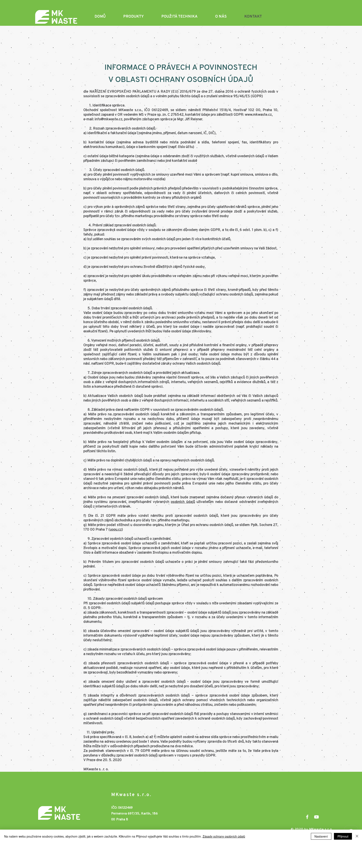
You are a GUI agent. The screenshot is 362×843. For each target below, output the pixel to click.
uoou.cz (116, 529)
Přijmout (342, 836)
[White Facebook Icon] (307, 817)
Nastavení (321, 836)
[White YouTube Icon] (316, 817)
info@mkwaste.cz (108, 119)
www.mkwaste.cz (258, 115)
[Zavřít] (356, 836)
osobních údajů (183, 502)
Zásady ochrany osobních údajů (224, 836)
